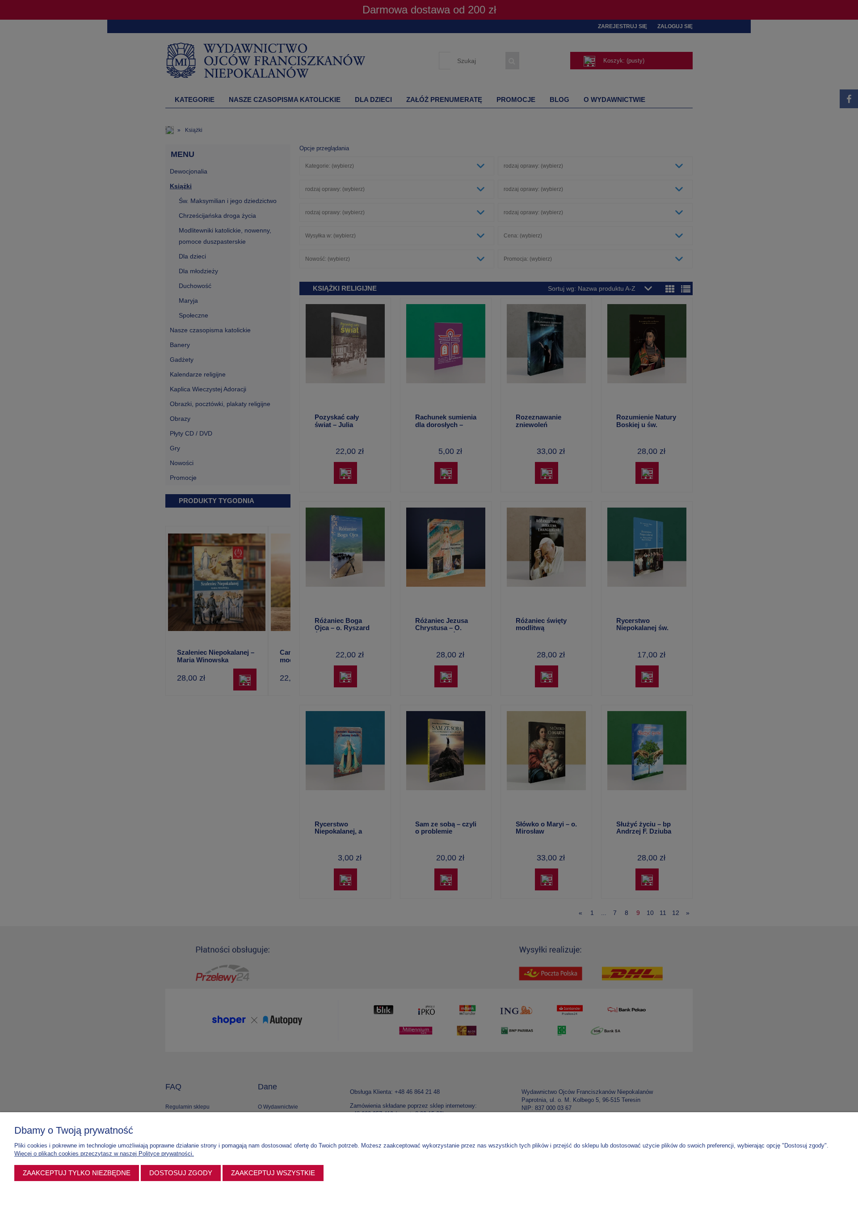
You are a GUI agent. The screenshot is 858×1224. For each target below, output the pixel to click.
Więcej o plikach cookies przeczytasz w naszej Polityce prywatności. (104, 1153)
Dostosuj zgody (180, 1173)
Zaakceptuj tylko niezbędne (76, 1173)
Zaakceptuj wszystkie (273, 1173)
